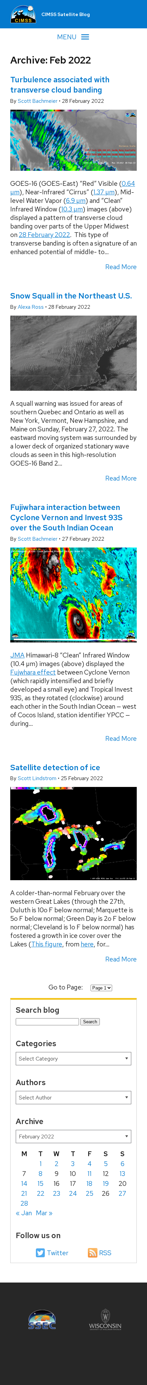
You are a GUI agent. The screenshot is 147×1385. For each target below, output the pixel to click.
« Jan (24, 1213)
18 (89, 1183)
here (87, 944)
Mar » (44, 1213)
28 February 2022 (44, 235)
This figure (46, 944)
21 (24, 1193)
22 (40, 1193)
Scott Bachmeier (38, 101)
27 (122, 1193)
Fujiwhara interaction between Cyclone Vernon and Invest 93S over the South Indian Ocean (66, 517)
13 (122, 1173)
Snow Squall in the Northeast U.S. (71, 296)
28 (24, 1203)
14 (24, 1183)
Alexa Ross (31, 307)
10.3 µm (72, 209)
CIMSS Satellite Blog (65, 14)
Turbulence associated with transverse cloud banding (59, 84)
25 (89, 1193)
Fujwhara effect (33, 672)
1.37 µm (104, 192)
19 (106, 1183)
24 (73, 1193)
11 (90, 1173)
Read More (121, 267)
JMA (17, 655)
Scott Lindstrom (38, 778)
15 (40, 1183)
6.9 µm (75, 200)
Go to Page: (66, 987)
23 (56, 1193)
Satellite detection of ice (55, 767)
